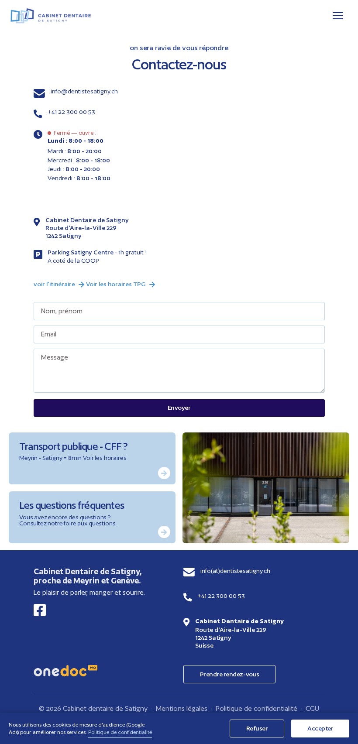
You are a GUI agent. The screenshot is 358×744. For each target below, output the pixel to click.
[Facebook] (40, 610)
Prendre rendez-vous (229, 674)
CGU (312, 708)
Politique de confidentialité (256, 708)
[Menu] (338, 16)
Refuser (257, 728)
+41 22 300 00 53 (71, 111)
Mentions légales (181, 708)
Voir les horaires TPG (116, 284)
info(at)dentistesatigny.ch (235, 570)
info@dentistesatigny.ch (84, 91)
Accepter (320, 728)
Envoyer (179, 407)
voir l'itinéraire (54, 284)
